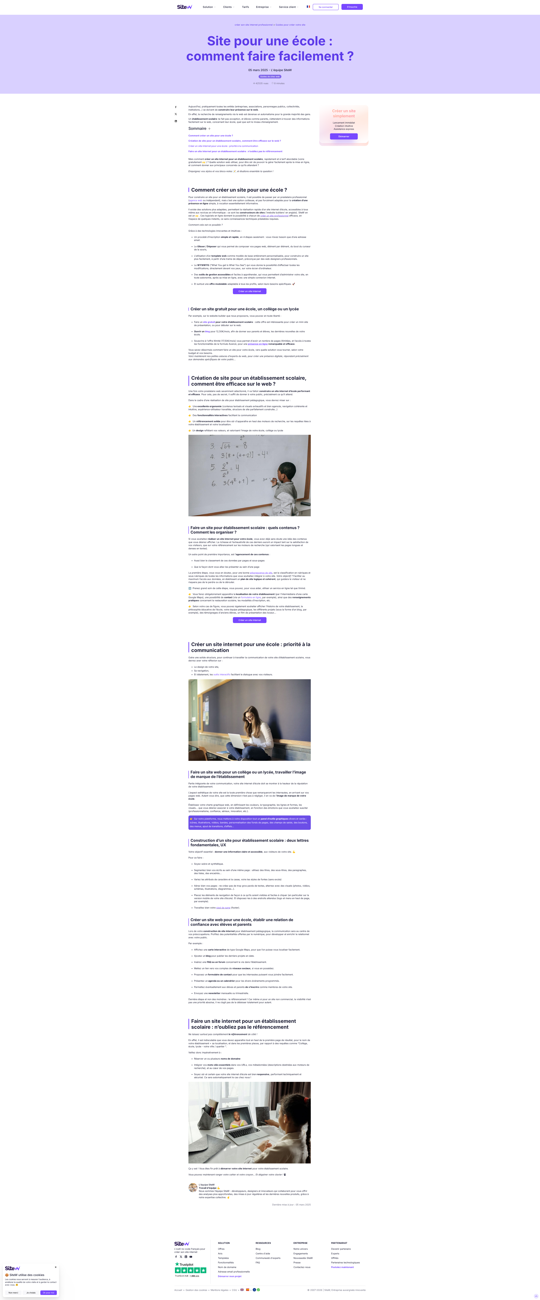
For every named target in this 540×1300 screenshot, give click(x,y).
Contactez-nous (301, 1267)
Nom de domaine (227, 1267)
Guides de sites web (270, 76)
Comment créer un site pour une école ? (210, 135)
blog (207, 331)
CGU (234, 1290)
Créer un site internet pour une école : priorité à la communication (223, 146)
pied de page (223, 907)
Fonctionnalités (226, 1262)
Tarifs (245, 6)
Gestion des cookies (196, 1290)
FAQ (258, 1262)
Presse (297, 1262)
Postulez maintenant (342, 1267)
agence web (195, 200)
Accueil (178, 1290)
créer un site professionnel (274, 215)
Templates (223, 1258)
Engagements (300, 1253)
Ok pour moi (48, 1292)
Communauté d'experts (268, 1258)
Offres (221, 1248)
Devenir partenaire (341, 1248)
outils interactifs (222, 674)
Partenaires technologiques (345, 1262)
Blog (258, 1248)
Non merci (13, 1292)
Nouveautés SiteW (303, 1258)
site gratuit (209, 322)
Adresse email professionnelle (234, 1271)
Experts (335, 1253)
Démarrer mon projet (229, 1276)
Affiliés (334, 1258)
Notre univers (300, 1248)
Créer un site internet (249, 291)
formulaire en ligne (251, 597)
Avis (220, 1253)
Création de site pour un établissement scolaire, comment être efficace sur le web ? (234, 140)
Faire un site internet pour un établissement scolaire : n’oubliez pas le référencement (235, 151)
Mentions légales (219, 1290)
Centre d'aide (263, 1253)
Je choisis (30, 1292)
